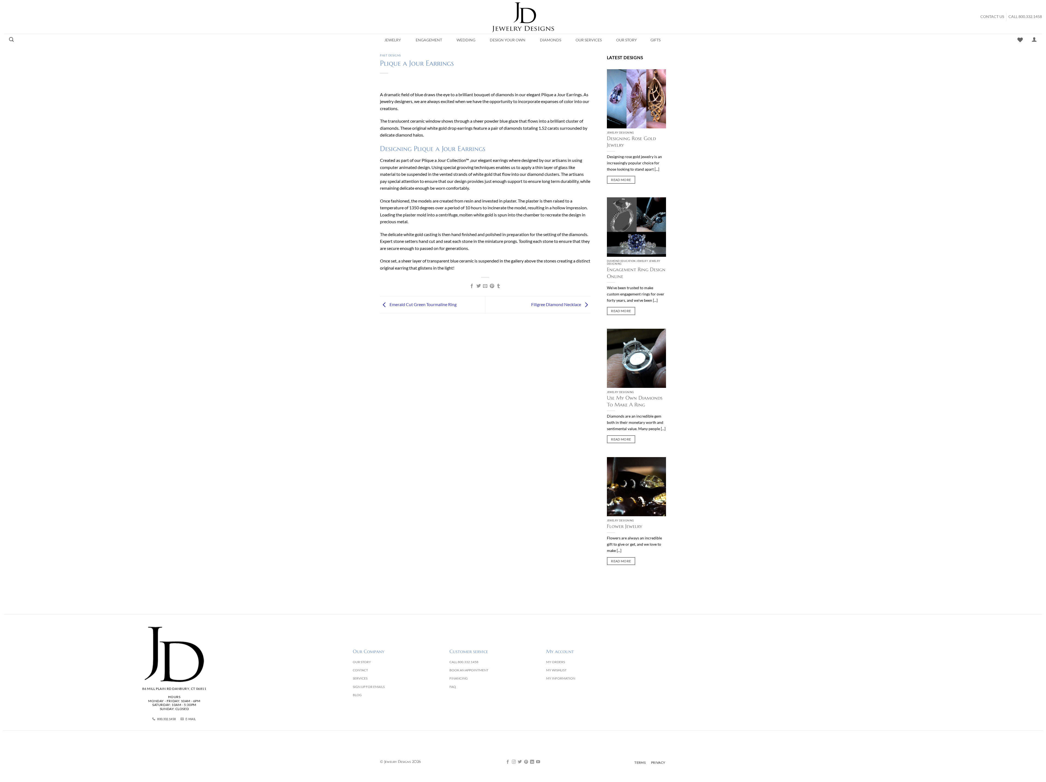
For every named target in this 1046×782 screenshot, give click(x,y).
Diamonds (550, 40)
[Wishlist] (1020, 40)
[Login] (1034, 39)
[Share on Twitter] (478, 286)
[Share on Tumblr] (498, 286)
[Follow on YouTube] (538, 762)
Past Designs (390, 55)
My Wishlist (556, 670)
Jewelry (392, 40)
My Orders (555, 662)
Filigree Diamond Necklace (556, 304)
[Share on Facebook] (472, 286)
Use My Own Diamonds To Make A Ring (634, 401)
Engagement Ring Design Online (636, 272)
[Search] (11, 40)
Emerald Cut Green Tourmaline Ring (423, 304)
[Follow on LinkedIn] (532, 762)
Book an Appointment (468, 670)
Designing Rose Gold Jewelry (631, 141)
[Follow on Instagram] (514, 762)
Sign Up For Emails (369, 687)
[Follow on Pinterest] (526, 762)
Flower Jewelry (624, 526)
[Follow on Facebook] (508, 762)
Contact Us (992, 16)
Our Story (626, 40)
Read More (621, 180)
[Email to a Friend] (485, 286)
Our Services (589, 40)
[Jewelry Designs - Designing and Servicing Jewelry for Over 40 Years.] (523, 17)
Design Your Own (507, 40)
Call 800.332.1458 (1025, 16)
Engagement (429, 40)
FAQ (452, 687)
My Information (560, 678)
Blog (357, 695)
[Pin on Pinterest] (492, 286)
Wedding (466, 40)
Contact (360, 670)
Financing (458, 678)
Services (360, 678)
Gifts (655, 40)
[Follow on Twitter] (520, 762)
